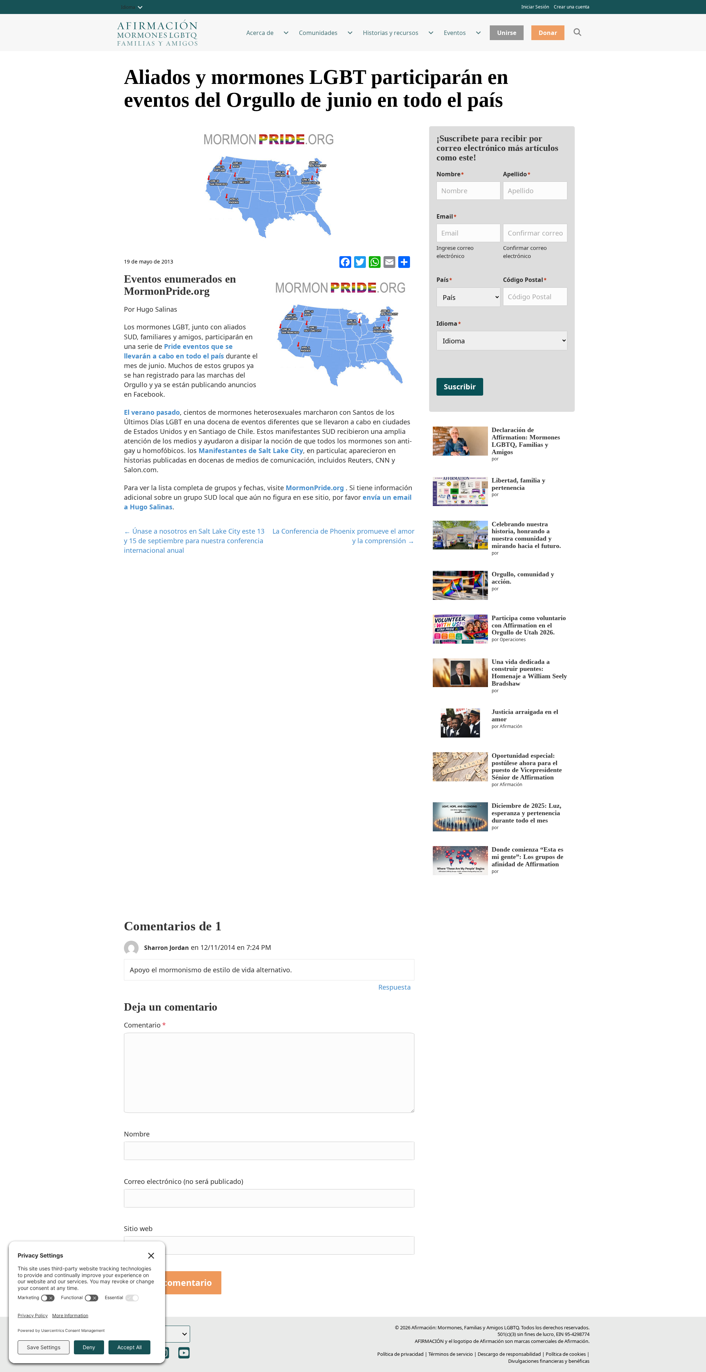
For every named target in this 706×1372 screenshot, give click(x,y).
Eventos (455, 33)
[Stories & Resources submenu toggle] (431, 33)
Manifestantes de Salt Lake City (251, 450)
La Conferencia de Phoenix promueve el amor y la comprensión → (343, 536)
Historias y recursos (390, 33)
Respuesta (394, 987)
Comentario (145, 1025)
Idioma (128, 7)
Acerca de (260, 33)
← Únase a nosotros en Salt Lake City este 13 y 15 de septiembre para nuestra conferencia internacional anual (194, 541)
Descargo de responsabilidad (509, 1354)
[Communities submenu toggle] (350, 33)
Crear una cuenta (571, 7)
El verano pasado (152, 412)
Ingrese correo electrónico (455, 251)
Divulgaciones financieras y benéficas (548, 1361)
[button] (140, 7)
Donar (548, 33)
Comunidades (318, 33)
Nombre (137, 1133)
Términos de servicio (450, 1354)
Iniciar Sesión (535, 7)
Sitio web (138, 1228)
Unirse (506, 33)
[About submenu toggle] (286, 33)
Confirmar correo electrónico (525, 251)
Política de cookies (566, 1354)
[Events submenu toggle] (478, 33)
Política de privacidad (400, 1354)
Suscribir (460, 387)
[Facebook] (345, 262)
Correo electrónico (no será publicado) (183, 1181)
